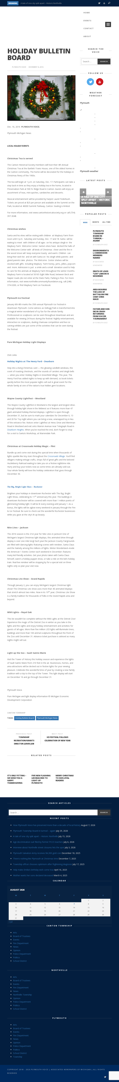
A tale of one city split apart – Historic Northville (41, 3)
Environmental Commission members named (101, 254)
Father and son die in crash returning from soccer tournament (101, 314)
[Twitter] (99, 3)
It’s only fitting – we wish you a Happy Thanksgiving (16, 779)
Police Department (22, 953)
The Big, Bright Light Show (19, 487)
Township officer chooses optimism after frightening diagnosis (42, 864)
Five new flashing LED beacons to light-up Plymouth (41, 779)
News (15, 946)
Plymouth (59, 1018)
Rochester (38, 487)
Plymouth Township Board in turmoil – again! (98, 236)
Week (85, 222)
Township (17, 1056)
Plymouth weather (89, 171)
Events (16, 939)
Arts (15, 932)
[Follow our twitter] (90, 81)
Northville (60, 970)
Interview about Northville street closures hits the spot (38, 847)
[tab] (85, 222)
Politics (16, 957)
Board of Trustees (21, 936)
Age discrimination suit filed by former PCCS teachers (38, 842)
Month (95, 222)
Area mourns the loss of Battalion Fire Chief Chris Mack (100, 294)
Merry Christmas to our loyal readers (65, 778)
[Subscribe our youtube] (99, 81)
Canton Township (16, 713)
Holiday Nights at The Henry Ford (24, 361)
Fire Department (21, 943)
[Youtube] (104, 3)
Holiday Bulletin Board (24, 718)
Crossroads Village (56, 456)
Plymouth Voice (19, 67)
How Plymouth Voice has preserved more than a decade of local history (47, 825)
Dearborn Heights (15, 429)
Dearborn (49, 361)
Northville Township (22, 994)
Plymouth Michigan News (47, 718)
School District (20, 961)
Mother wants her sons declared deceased (33, 875)
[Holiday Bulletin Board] (41, 97)
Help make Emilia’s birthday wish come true (33, 869)
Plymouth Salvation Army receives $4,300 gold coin (37, 853)
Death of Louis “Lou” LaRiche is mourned (101, 273)
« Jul (10, 921)
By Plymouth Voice (100, 244)
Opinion (16, 950)
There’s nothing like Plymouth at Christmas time (35, 858)
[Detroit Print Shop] (96, 339)
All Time (106, 222)
